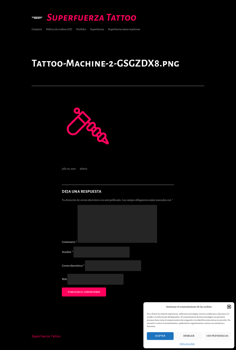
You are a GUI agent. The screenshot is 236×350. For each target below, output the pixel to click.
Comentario (69, 242)
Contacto (37, 29)
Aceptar (160, 336)
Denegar (189, 336)
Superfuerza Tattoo (91, 17)
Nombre (67, 252)
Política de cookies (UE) (59, 29)
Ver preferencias (217, 336)
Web (64, 279)
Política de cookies (187, 343)
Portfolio (81, 29)
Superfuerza (97, 29)
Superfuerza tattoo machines (124, 29)
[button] (229, 306)
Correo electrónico (73, 266)
